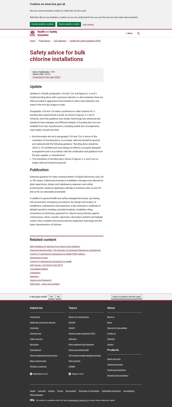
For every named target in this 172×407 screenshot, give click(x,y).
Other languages (36, 395)
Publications (44, 41)
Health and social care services (42, 322)
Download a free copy (46, 77)
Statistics (34, 276)
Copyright (42, 391)
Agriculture (34, 344)
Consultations (128, 391)
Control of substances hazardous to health (51, 261)
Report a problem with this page (127, 297)
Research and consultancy (117, 375)
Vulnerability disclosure (111, 391)
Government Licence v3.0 (78, 400)
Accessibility (71, 391)
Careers (110, 344)
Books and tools (114, 359)
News (109, 322)
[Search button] (138, 33)
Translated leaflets (39, 269)
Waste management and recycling (43, 355)
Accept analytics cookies (42, 24)
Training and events (115, 364)
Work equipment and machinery (81, 344)
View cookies (88, 24)
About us (110, 317)
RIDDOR (72, 322)
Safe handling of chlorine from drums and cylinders (55, 246)
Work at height (74, 361)
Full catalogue (60, 41)
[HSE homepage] (43, 33)
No (58, 297)
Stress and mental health (79, 350)
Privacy (60, 391)
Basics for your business (79, 317)
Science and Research (40, 280)
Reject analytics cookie (69, 24)
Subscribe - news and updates (45, 284)
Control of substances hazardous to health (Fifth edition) (57, 254)
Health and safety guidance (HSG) (85, 41)
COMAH (72, 366)
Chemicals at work (39, 257)
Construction (35, 317)
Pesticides (34, 328)
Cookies (51, 391)
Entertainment (35, 350)
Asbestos (73, 339)
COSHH (72, 328)
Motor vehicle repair (38, 361)
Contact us (111, 333)
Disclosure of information (89, 391)
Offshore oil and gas (38, 366)
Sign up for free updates (117, 328)
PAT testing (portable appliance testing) (85, 355)
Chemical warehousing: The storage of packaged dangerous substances (65, 250)
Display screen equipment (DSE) (82, 333)
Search (32, 391)
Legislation (35, 272)
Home (32, 41)
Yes (51, 297)
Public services (36, 339)
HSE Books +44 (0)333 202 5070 (46, 265)
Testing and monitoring (116, 370)
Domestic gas (35, 333)
